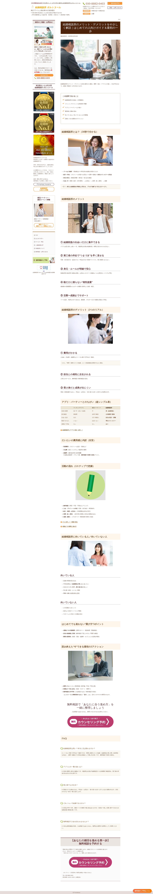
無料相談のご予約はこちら (142, 890)
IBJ (44, 271)
